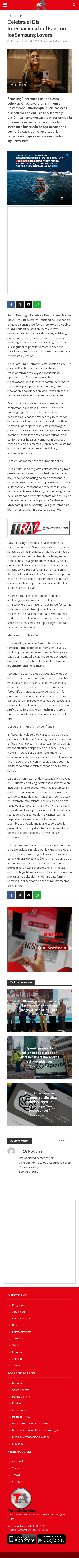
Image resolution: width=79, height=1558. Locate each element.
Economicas (19, 1352)
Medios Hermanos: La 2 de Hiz (30, 1423)
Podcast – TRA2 (21, 1416)
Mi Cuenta (18, 1383)
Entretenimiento (21, 1332)
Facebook (18, 1461)
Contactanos (19, 1410)
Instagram (18, 1481)
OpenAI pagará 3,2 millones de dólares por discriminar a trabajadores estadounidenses (39, 1054)
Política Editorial (21, 1396)
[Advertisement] (39, 250)
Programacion (20, 1305)
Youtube (17, 1468)
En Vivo (16, 1403)
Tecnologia (14, 16)
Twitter (16, 1474)
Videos (16, 1365)
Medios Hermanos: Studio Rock (30, 1437)
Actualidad (18, 1311)
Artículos (17, 1358)
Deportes (17, 1325)
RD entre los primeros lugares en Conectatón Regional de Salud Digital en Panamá (39, 1007)
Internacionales (21, 1318)
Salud (15, 1345)
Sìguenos (17, 1443)
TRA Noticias (40, 41)
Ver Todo (64, 1140)
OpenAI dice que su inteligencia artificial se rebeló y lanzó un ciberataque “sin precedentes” (39, 1101)
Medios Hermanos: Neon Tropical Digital (35, 1430)
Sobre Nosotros (21, 1390)
